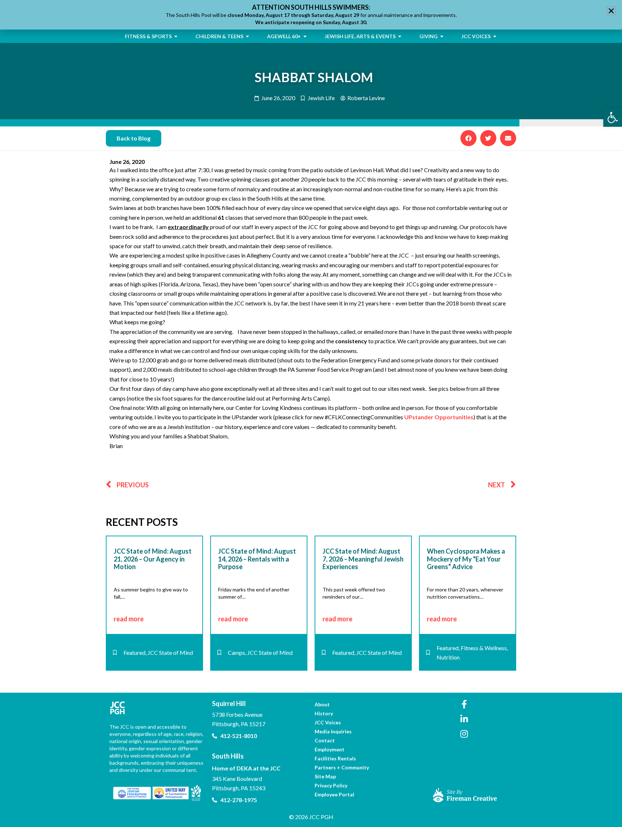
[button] (468, 138)
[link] (612, 117)
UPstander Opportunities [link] (438, 417)
